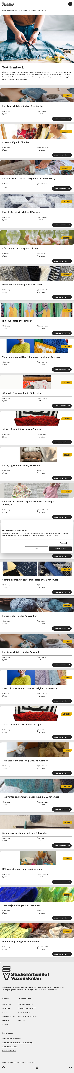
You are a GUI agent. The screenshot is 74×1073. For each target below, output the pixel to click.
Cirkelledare (6, 1020)
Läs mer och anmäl (60, 119)
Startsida (5, 10)
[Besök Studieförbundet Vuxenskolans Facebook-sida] (3, 1068)
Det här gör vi (6, 1004)
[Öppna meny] (70, 4)
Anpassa (35, 549)
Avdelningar (13, 10)
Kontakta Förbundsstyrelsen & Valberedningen (17, 1043)
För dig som (6, 1008)
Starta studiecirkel (8, 1016)
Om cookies (21, 1020)
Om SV (4, 1012)
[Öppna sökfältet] (65, 4)
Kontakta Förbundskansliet (11, 1039)
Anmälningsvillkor (24, 1012)
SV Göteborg (23, 10)
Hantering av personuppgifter (27, 1016)
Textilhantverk (42, 10)
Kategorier (32, 10)
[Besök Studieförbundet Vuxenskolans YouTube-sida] (70, 1068)
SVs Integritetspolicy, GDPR (27, 1008)
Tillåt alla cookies (60, 549)
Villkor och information (25, 1004)
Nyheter (5, 1024)
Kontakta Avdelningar (9, 1047)
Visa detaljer (64, 543)
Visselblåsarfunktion (9, 1051)
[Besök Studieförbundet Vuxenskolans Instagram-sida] (37, 1068)
